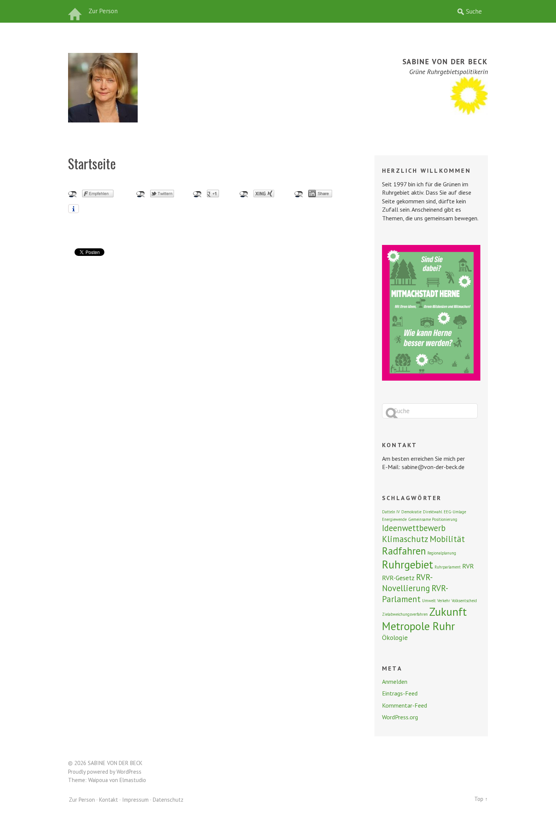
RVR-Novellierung (407, 582)
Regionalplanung (441, 553)
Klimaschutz (405, 538)
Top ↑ (481, 798)
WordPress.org (400, 717)
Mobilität (447, 538)
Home (75, 11)
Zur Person (103, 11)
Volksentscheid (464, 600)
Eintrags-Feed (400, 693)
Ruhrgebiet (407, 564)
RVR (468, 566)
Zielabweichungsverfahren (405, 614)
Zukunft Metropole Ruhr (424, 618)
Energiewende (394, 519)
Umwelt (429, 600)
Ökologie (395, 637)
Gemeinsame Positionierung (432, 519)
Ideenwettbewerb (414, 527)
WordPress (128, 771)
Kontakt (108, 799)
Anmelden (394, 681)
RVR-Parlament (415, 593)
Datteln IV (391, 511)
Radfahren (404, 550)
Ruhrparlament (448, 567)
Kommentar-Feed (404, 705)
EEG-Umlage (455, 511)
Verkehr (443, 600)
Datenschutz (168, 799)
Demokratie (411, 511)
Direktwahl (432, 511)
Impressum (135, 799)
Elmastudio (133, 780)
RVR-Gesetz (398, 577)
